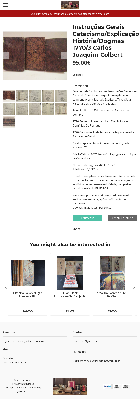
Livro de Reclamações (15, 362)
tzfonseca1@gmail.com (86, 341)
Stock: (77, 75)
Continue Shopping (122, 218)
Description (80, 86)
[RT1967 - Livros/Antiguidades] (70, 5)
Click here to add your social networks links (96, 360)
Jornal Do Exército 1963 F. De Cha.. (112, 294)
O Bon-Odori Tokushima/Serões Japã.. (70, 294)
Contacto (8, 358)
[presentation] (6, 55)
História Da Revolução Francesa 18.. (27, 294)
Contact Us (87, 218)
